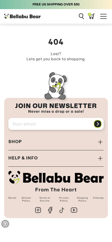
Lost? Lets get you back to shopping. (56, 56)
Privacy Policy (64, 199)
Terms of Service (44, 199)
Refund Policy (26, 199)
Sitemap (98, 197)
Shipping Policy (82, 199)
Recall (12, 197)
